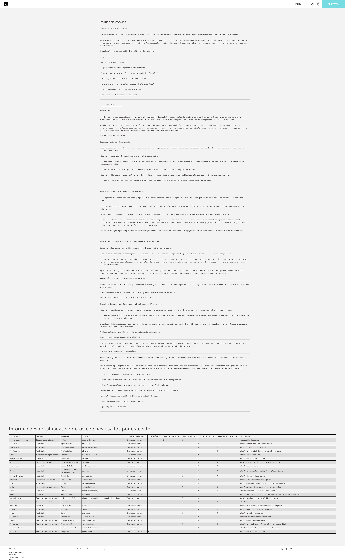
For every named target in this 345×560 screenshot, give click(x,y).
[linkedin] (282, 549)
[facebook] (286, 549)
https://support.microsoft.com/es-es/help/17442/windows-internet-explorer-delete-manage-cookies (144, 379)
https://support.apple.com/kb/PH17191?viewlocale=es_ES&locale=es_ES (132, 396)
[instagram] (291, 549)
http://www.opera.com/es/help (117, 406)
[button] (300, 4)
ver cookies (111, 105)
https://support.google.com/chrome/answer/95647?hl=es (129, 374)
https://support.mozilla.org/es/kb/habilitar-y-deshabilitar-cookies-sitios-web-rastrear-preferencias (142, 390)
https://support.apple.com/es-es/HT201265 (128, 401)
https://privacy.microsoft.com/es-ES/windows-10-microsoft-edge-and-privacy (141, 385)
